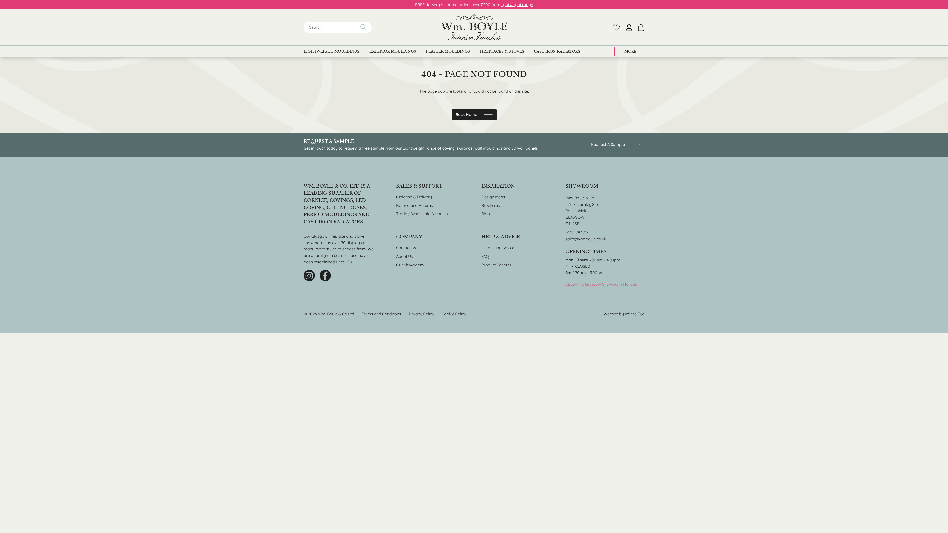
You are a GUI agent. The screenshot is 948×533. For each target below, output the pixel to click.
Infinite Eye (634, 313)
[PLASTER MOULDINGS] (448, 51)
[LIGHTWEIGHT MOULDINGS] (331, 51)
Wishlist (616, 27)
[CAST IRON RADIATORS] (557, 51)
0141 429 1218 (577, 232)
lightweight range (517, 4)
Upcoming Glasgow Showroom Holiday (601, 284)
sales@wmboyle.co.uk (585, 239)
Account (629, 27)
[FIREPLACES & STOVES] (502, 51)
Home (474, 27)
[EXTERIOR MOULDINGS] (392, 51)
